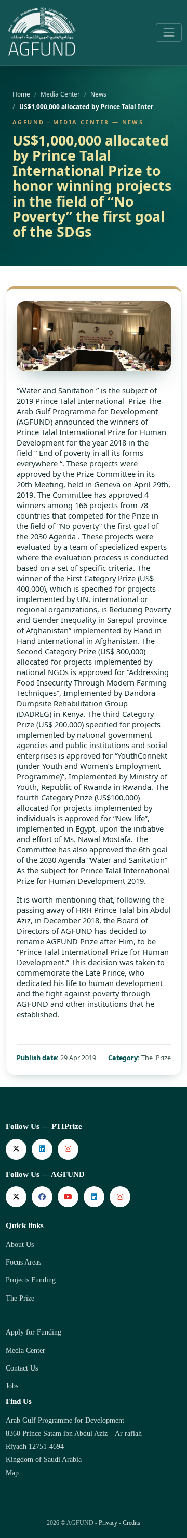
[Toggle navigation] (168, 32)
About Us (20, 1244)
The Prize (20, 1298)
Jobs (12, 1386)
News (98, 94)
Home (21, 94)
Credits (131, 1523)
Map (12, 1473)
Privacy (108, 1523)
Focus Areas (23, 1262)
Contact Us (22, 1368)
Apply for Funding (33, 1332)
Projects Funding (31, 1280)
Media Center (25, 1350)
